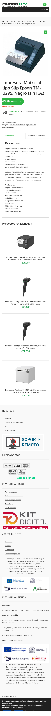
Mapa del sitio (10, 430)
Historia (8, 418)
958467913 (28, 635)
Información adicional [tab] (36, 136)
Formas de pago (11, 492)
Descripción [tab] (9, 136)
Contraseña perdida (12, 554)
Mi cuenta (8, 542)
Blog (6, 426)
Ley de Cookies (10, 508)
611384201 (18, 635)
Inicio (6, 21)
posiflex (11, 127)
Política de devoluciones (14, 496)
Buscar (25, 713)
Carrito (39, 712)
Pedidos (8, 546)
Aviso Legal (9, 504)
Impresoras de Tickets (28, 21)
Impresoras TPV (15, 21)
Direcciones (9, 550)
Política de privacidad (13, 500)
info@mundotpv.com (15, 640)
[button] (42, 9)
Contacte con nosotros (14, 423)
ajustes (20, 708)
